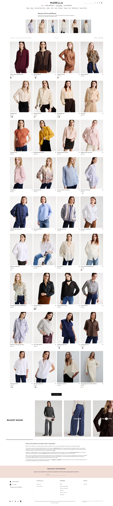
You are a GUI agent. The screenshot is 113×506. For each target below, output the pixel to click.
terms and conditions (39, 501)
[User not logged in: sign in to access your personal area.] (97, 2)
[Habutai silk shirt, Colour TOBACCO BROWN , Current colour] (57, 77)
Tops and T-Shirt (83, 8)
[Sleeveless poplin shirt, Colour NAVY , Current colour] (59, 348)
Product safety (39, 486)
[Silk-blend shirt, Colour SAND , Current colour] (10, 116)
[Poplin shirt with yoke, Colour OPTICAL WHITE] (81, 193)
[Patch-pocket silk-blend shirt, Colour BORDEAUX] (81, 269)
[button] (56, 394)
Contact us (39, 484)
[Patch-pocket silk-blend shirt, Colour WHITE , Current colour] (82, 269)
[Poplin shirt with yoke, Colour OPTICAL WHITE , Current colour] (10, 269)
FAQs (61, 484)
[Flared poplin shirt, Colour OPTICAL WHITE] (81, 348)
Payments (62, 490)
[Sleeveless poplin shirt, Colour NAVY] (35, 387)
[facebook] (12, 501)
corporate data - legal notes (69, 501)
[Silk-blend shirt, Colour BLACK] (12, 116)
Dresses (28, 8)
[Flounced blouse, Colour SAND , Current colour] (57, 116)
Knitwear (60, 8)
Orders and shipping (64, 486)
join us (52, 502)
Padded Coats (75, 8)
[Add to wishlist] (32, 75)
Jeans (56, 8)
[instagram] (10, 501)
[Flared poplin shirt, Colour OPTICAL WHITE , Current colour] (10, 387)
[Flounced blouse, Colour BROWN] (59, 116)
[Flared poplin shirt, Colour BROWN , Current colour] (82, 348)
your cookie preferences (58, 501)
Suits (70, 8)
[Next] (106, 418)
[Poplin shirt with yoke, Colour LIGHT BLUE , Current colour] (82, 193)
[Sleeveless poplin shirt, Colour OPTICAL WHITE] (57, 348)
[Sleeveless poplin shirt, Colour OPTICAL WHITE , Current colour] (34, 387)
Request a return (63, 492)
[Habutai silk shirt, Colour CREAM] (59, 77)
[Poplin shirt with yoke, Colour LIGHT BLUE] (12, 269)
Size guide (62, 494)
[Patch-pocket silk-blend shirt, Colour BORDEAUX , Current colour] (10, 77)
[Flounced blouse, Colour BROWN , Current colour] (35, 77)
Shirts (32, 8)
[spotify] (15, 501)
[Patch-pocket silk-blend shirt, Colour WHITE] (12, 77)
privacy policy (45, 501)
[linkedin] (20, 501)
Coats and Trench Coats (40, 8)
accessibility (56, 502)
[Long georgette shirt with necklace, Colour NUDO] (82, 387)
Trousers (65, 8)
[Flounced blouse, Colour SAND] (34, 77)
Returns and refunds (64, 488)
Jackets (48, 8)
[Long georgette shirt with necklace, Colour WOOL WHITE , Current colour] (81, 387)
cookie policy (51, 501)
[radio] (31, 26)
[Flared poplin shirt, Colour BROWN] (12, 387)
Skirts (52, 8)
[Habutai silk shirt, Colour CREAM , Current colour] (35, 116)
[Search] (95, 2)
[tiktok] (18, 501)
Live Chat (85, 484)
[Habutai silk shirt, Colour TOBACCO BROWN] (34, 116)
